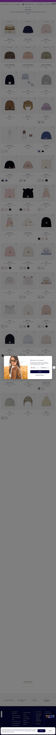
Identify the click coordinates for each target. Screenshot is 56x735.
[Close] (54, 367)
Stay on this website (40, 375)
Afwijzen (50, 730)
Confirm (40, 371)
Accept (41, 730)
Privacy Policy (27, 730)
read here (34, 730)
